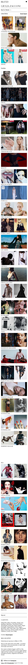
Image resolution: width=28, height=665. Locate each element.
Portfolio (3, 68)
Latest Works (4, 13)
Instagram (13, 660)
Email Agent (23, 13)
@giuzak (3, 615)
